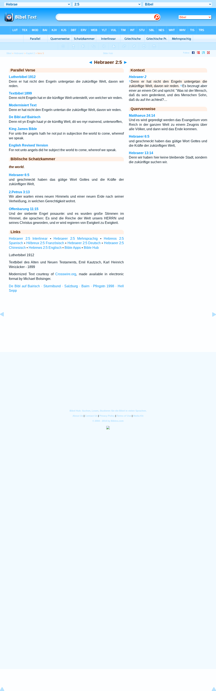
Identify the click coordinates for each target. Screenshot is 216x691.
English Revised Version (28, 145)
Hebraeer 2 (137, 77)
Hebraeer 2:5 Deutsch (84, 243)
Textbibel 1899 (20, 93)
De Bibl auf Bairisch (24, 117)
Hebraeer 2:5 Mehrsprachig (76, 238)
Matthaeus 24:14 (142, 115)
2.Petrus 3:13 (19, 192)
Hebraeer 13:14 (141, 153)
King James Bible (23, 129)
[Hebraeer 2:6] (210, 324)
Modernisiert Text (22, 105)
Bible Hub (91, 247)
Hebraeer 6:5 (19, 175)
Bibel (9, 53)
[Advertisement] (108, 326)
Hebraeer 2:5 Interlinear (28, 238)
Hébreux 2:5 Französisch (45, 243)
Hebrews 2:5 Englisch (45, 247)
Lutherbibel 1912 (22, 77)
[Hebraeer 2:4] (5, 324)
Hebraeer (19, 53)
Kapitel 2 (30, 53)
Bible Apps (73, 247)
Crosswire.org (65, 274)
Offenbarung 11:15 (23, 209)
